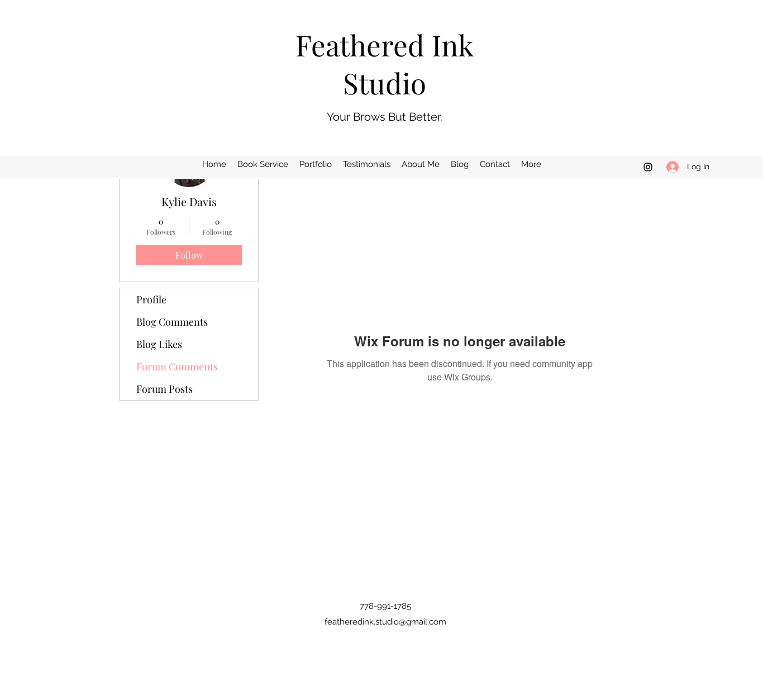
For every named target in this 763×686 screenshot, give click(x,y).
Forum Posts (164, 389)
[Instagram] (648, 167)
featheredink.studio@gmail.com (385, 622)
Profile (151, 299)
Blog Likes (159, 344)
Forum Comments (177, 366)
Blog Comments (172, 321)
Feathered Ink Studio (384, 64)
